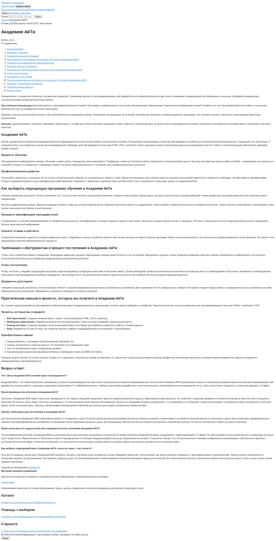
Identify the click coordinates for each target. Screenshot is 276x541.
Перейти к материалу (12, 2)
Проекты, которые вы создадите (25, 83)
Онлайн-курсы (9, 502)
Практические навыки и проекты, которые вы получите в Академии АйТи (47, 80)
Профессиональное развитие (23, 56)
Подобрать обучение (20, 13)
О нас (4, 531)
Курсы (4, 9)
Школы (12, 9)
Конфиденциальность (29, 531)
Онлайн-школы (25, 502)
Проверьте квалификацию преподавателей (30, 63)
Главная (5, 20)
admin (12, 40)
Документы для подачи (19, 76)
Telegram (32, 467)
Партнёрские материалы (54, 531)
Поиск (4, 13)
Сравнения (44, 9)
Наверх (5, 538)
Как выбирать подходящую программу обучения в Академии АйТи (43, 59)
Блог (52, 9)
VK (38, 467)
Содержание (10, 43)
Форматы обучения (17, 52)
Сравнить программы (35, 516)
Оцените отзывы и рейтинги (22, 66)
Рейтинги (33, 9)
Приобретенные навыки (20, 87)
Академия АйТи (15, 49)
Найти (38, 17)
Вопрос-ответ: (14, 90)
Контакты (12, 531)
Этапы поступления (17, 73)
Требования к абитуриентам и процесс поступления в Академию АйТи (44, 70)
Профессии (22, 9)
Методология (54, 516)
